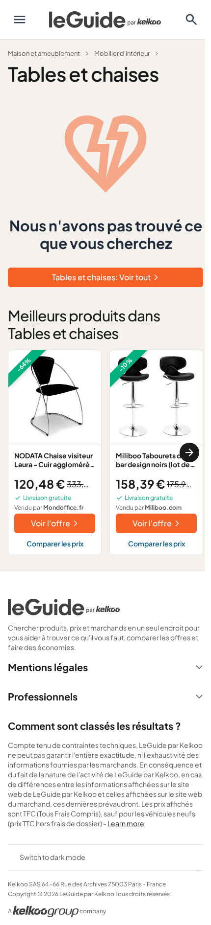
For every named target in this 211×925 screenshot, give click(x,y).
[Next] (189, 452)
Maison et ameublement (44, 53)
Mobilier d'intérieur (122, 53)
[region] (105, 452)
